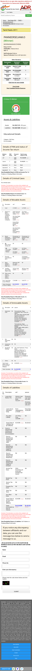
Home (2, 12)
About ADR (16, 647)
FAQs (16, 658)
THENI (20, 20)
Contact (16, 652)
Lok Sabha (9, 12)
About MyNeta (16, 644)
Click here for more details (16, 82)
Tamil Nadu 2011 (12, 20)
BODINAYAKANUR (8, 22)
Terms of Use (16, 655)
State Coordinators (16, 650)
